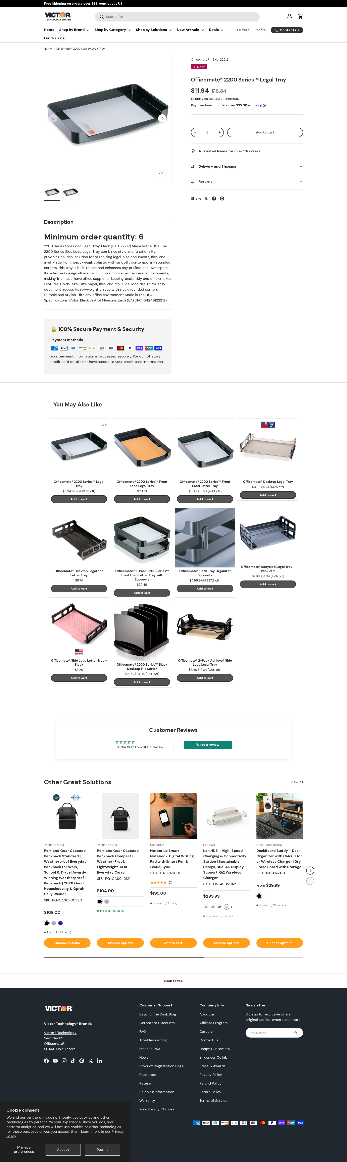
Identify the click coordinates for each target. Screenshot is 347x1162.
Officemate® (200, 59)
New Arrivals (188, 29)
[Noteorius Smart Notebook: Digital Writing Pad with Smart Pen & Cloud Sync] (173, 816)
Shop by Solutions (151, 29)
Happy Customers (214, 1048)
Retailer (145, 1083)
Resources (148, 1074)
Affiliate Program (213, 1022)
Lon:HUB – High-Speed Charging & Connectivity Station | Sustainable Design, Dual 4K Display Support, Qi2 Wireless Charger (224, 864)
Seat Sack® (53, 1038)
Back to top (173, 981)
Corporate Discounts (157, 1022)
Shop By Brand (72, 29)
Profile (260, 29)
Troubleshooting (153, 1040)
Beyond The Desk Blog (157, 1014)
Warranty (147, 1100)
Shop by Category (110, 29)
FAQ (142, 1031)
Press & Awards (212, 1066)
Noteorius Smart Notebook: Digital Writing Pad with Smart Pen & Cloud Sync (172, 858)
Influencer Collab (213, 1057)
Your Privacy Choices (156, 1109)
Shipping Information (156, 1092)
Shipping (197, 99)
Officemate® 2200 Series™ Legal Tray (80, 48)
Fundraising (54, 38)
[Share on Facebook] (214, 199)
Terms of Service (213, 1100)
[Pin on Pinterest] (222, 199)
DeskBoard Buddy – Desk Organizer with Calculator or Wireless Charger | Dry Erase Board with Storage (279, 858)
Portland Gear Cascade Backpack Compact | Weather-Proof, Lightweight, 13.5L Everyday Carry (118, 861)
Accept (63, 1149)
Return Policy (210, 1092)
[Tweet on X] (206, 199)
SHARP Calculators (60, 1049)
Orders (243, 29)
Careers (206, 1031)
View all (296, 782)
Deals (214, 29)
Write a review (207, 744)
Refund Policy (210, 1083)
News (143, 1057)
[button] (300, 16)
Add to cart (265, 132)
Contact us (208, 1040)
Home (49, 29)
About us (207, 1014)
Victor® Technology (60, 1032)
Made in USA (149, 1048)
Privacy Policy (210, 1074)
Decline (102, 1149)
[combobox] (177, 16)
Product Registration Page (161, 1066)
